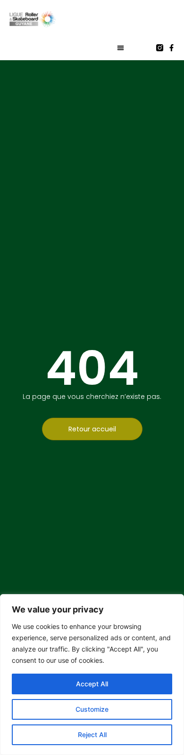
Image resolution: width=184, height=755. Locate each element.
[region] (92, 674)
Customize (92, 709)
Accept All (92, 684)
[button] (120, 47)
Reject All (92, 735)
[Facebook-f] (171, 47)
